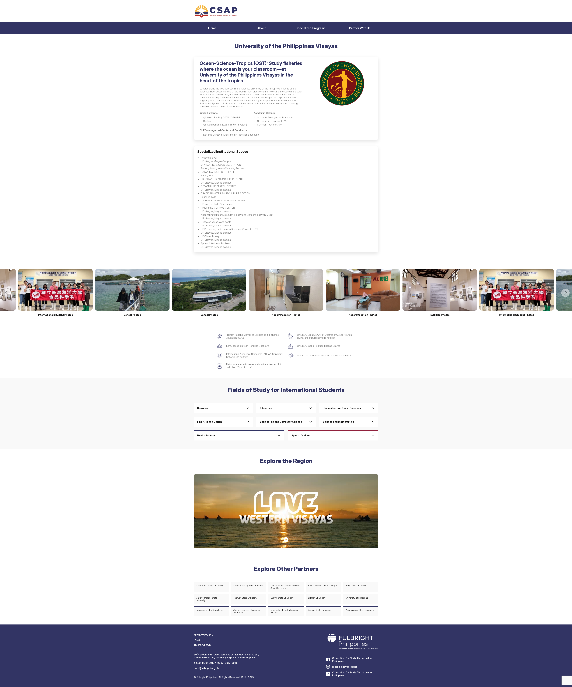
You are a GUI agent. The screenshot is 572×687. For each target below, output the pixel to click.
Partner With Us (359, 28)
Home (212, 28)
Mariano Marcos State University (206, 599)
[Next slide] (565, 293)
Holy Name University (355, 585)
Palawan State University (245, 597)
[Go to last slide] (6, 293)
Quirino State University (282, 597)
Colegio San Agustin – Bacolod (248, 585)
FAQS (197, 639)
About (261, 28)
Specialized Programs (310, 28)
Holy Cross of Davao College (322, 585)
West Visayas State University (359, 610)
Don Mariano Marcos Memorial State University (285, 586)
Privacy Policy (203, 635)
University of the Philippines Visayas (284, 611)
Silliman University (316, 597)
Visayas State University (319, 610)
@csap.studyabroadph (345, 666)
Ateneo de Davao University (209, 585)
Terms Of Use (202, 644)
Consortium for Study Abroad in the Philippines (352, 660)
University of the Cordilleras (209, 610)
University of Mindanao (356, 597)
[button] (286, 511)
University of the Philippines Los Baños (246, 611)
